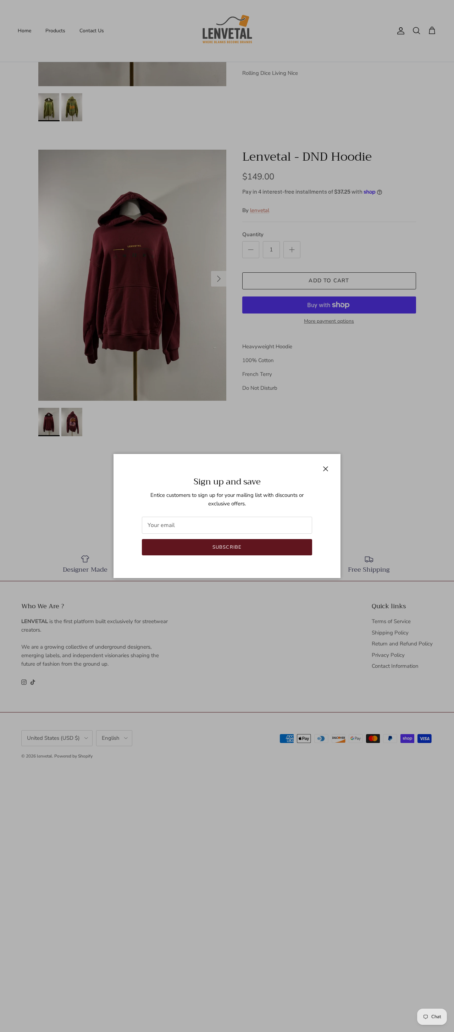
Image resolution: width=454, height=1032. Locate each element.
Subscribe (226, 547)
